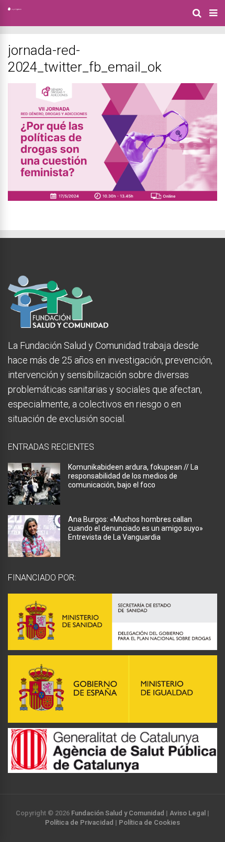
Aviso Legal (188, 813)
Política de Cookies (149, 822)
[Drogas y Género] (14, 8)
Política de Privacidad (79, 822)
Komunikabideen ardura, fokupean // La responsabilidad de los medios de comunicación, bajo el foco (133, 476)
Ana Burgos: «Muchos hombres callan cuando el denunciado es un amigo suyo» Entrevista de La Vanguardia (135, 528)
